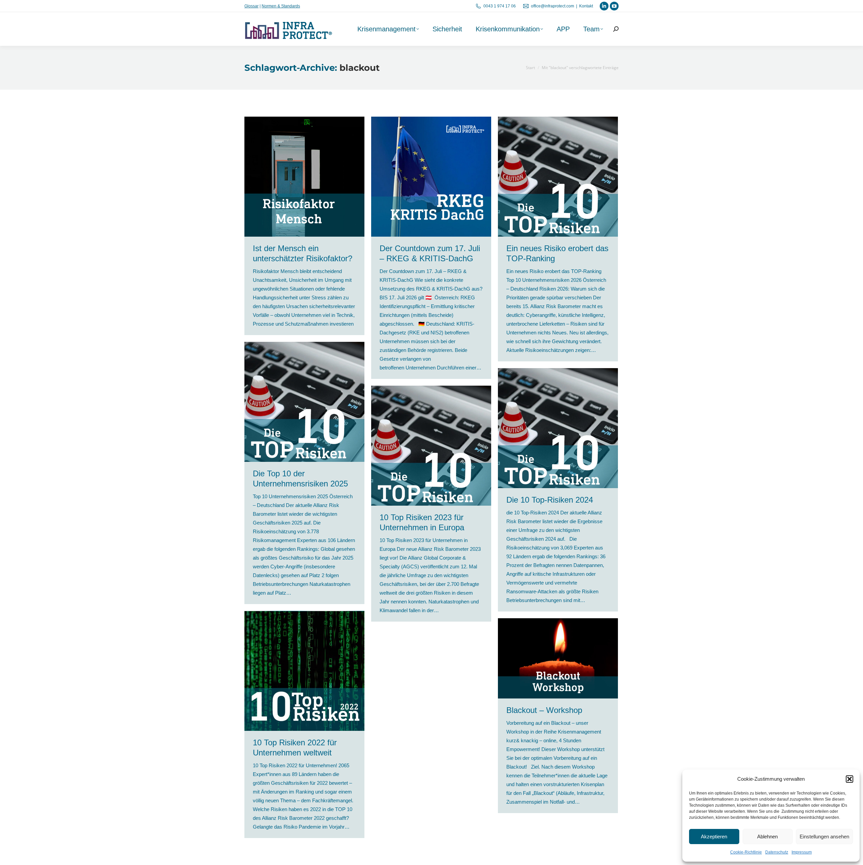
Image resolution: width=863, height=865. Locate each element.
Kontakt (586, 6)
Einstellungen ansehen (824, 836)
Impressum (802, 852)
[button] (849, 779)
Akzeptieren (714, 836)
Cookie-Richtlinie (746, 852)
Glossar (251, 6)
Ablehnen (767, 836)
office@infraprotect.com (552, 6)
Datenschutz (776, 852)
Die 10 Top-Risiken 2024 (549, 499)
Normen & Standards (281, 6)
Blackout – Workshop (544, 710)
